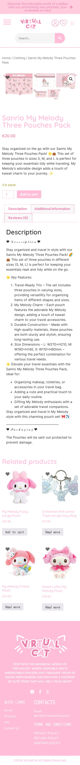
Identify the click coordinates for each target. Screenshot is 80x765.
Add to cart (29, 194)
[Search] (60, 38)
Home (6, 58)
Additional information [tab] (52, 209)
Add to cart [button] (14, 531)
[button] (71, 79)
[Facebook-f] (40, 692)
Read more (52, 531)
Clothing (19, 58)
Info (6, 722)
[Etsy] (48, 692)
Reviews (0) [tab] (18, 218)
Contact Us (11, 728)
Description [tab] (17, 209)
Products (10, 716)
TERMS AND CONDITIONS (52, 724)
